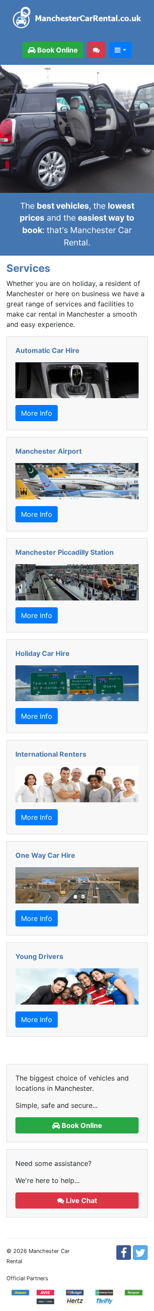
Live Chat (80, 1200)
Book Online (57, 50)
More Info (36, 413)
